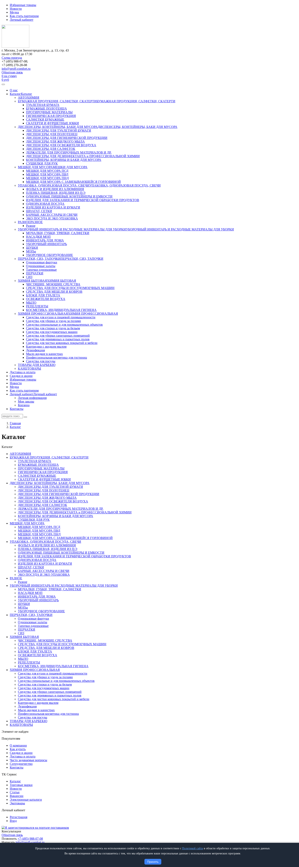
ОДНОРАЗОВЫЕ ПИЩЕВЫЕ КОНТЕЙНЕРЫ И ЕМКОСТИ (69, 196)
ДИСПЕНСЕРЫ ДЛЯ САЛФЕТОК (50, 149)
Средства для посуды (40, 361)
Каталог (15, 94)
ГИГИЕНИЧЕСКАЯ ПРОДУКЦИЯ (51, 116)
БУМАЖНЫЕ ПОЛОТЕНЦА (46, 108)
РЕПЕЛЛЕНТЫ (37, 306)
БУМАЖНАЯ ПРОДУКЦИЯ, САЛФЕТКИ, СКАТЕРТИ (57, 101)
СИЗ (29, 277)
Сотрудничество (21, 763)
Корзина (23, 405)
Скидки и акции (21, 376)
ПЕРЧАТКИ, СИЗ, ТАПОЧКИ (39, 258)
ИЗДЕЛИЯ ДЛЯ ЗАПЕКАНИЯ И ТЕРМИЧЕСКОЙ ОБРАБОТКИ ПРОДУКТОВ (82, 200)
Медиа (14, 12)
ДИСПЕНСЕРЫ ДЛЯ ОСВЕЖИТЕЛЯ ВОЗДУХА (61, 145)
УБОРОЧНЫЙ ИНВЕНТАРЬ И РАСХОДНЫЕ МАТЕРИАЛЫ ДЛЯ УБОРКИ (72, 229)
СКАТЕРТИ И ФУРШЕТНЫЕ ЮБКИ (52, 123)
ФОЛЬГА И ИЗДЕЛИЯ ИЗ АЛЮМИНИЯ (55, 189)
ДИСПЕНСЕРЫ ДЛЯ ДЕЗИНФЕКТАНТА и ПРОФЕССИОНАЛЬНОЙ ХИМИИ (83, 156)
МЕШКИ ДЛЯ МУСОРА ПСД (47, 171)
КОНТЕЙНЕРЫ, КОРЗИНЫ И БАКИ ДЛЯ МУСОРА (63, 160)
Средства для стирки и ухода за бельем (53, 328)
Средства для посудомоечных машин (51, 332)
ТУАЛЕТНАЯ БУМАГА (42, 105)
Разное (30, 225)
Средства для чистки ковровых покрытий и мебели (61, 343)
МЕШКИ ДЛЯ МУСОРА (35, 167)
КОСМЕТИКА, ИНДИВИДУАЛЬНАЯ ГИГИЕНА (61, 310)
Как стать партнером (24, 16)
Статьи (15, 792)
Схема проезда (12, 57)
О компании (18, 745)
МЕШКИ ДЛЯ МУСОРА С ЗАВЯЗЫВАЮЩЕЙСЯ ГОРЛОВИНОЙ (73, 181)
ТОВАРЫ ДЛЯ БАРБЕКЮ (36, 365)
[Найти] (25, 417)
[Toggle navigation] (3, 84)
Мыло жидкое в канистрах (44, 354)
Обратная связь (12, 72)
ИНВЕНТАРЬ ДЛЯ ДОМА (45, 240)
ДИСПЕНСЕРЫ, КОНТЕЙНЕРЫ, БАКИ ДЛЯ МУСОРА (58, 127)
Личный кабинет (21, 19)
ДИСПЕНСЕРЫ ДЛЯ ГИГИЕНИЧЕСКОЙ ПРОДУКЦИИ (66, 138)
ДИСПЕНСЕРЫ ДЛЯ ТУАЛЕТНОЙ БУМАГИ (58, 130)
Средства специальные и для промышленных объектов (64, 324)
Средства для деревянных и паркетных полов (57, 339)
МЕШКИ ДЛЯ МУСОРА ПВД (47, 174)
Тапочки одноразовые (41, 269)
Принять (152, 861)
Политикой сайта (192, 848)
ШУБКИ (32, 247)
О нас (14, 90)
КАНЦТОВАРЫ (29, 368)
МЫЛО (31, 302)
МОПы (31, 251)
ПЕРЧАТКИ (34, 273)
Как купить (18, 749)
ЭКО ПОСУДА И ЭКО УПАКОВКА (52, 218)
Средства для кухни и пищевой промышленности (60, 317)
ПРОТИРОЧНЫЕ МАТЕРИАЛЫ (49, 112)
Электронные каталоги (26, 799)
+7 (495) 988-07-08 (30, 838)
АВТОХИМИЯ (28, 97)
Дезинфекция (35, 350)
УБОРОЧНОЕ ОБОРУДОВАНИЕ (49, 255)
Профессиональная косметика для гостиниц (56, 357)
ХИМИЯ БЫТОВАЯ (32, 280)
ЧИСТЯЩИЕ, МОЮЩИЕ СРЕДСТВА (53, 284)
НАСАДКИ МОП (38, 236)
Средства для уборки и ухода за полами (53, 321)
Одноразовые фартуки (41, 262)
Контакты (16, 409)
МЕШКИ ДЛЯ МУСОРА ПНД (47, 178)
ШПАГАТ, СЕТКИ (39, 211)
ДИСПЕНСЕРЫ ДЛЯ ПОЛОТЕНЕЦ (51, 134)
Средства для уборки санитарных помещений (58, 335)
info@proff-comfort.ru (16, 68)
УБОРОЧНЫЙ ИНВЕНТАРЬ (46, 244)
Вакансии (16, 796)
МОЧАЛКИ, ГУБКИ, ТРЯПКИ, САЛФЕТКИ (57, 233)
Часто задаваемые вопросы (28, 760)
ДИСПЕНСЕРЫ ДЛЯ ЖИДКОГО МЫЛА (55, 141)
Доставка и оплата (22, 372)
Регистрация (18, 817)
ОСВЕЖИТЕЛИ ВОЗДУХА (45, 299)
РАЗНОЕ (24, 222)
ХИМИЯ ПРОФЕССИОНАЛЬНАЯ (43, 313)
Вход (13, 820)
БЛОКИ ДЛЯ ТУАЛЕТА (43, 295)
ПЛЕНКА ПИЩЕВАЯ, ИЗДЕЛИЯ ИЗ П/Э (55, 192)
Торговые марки (21, 785)
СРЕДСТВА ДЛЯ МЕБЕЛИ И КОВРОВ (54, 291)
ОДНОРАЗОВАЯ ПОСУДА (45, 203)
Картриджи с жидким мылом (46, 346)
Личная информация (32, 398)
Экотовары (17, 803)
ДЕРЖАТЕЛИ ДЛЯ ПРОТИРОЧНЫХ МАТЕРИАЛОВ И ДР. (68, 152)
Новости (16, 8)
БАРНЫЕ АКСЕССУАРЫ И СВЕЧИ (51, 214)
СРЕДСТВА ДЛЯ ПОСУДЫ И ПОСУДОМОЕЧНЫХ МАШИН (70, 288)
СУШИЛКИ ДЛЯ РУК (42, 163)
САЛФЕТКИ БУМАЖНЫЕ (45, 119)
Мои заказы (26, 401)
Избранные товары (23, 5)
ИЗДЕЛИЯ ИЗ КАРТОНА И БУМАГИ (53, 207)
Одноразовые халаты (40, 266)
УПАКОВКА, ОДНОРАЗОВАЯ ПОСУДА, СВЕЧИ (53, 185)
